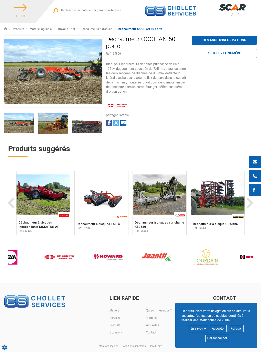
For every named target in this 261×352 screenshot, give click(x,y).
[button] (140, 29)
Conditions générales (134, 346)
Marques (151, 317)
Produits (114, 325)
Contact (151, 332)
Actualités (152, 325)
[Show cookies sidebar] (4, 347)
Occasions (116, 332)
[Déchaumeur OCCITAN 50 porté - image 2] (53, 123)
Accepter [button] (218, 328)
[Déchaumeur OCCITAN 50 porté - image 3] (87, 123)
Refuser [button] (236, 328)
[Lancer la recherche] (55, 10)
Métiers (114, 310)
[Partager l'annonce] (123, 123)
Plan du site (155, 346)
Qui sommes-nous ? (159, 310)
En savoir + (198, 328)
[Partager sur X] (116, 123)
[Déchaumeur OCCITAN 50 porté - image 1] (19, 123)
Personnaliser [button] (217, 338)
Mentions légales (108, 346)
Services (115, 317)
